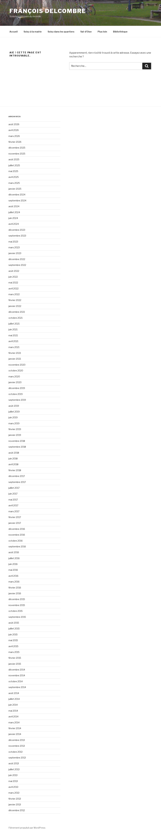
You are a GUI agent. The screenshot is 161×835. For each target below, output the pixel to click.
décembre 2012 (16, 810)
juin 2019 (13, 417)
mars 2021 (13, 347)
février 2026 (14, 142)
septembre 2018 (17, 446)
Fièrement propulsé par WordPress (26, 827)
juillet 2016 (14, 558)
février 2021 (14, 353)
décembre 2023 (16, 230)
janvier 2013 (14, 804)
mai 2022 (13, 282)
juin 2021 (12, 329)
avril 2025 (13, 177)
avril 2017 (13, 505)
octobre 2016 (15, 540)
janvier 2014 (14, 734)
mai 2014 (13, 710)
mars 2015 (13, 652)
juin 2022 (13, 276)
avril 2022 (13, 288)
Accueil (13, 31)
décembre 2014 (16, 669)
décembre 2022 (16, 259)
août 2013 (13, 763)
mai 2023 (13, 241)
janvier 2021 (14, 358)
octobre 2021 (15, 317)
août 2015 (13, 622)
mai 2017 (13, 499)
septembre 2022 (17, 265)
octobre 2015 (15, 611)
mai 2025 (13, 171)
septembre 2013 (17, 757)
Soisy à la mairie (33, 31)
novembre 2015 (16, 605)
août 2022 (13, 271)
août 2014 (13, 693)
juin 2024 (13, 218)
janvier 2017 (14, 523)
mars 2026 (14, 136)
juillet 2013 (13, 769)
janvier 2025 (14, 188)
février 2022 (14, 300)
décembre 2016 (16, 529)
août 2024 (13, 206)
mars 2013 (13, 792)
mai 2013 (13, 781)
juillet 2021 (13, 323)
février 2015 (14, 658)
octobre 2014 (15, 681)
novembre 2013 (16, 746)
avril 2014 (13, 716)
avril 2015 (13, 646)
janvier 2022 (14, 306)
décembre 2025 (16, 147)
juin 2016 (13, 564)
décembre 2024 (16, 194)
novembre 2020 (16, 364)
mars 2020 (14, 376)
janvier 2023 (14, 253)
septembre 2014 (17, 687)
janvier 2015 (14, 663)
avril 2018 (13, 464)
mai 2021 (13, 335)
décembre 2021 (16, 312)
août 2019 (13, 405)
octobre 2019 (15, 394)
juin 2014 (13, 704)
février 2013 (14, 798)
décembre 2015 (16, 599)
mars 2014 (13, 722)
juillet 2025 (14, 165)
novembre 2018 (16, 441)
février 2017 (14, 517)
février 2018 (14, 470)
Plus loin (102, 31)
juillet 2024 (14, 212)
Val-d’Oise (86, 31)
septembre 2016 (17, 546)
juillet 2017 (13, 488)
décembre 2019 (16, 388)
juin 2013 (12, 775)
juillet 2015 (14, 628)
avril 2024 (13, 224)
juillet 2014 (14, 699)
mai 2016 (13, 570)
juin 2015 (13, 634)
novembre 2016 (16, 534)
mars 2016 (13, 581)
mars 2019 (13, 423)
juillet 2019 (14, 411)
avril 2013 (13, 787)
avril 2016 (13, 575)
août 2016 (13, 552)
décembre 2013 (16, 740)
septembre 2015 (17, 617)
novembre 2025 (16, 153)
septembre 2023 (17, 235)
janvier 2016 (14, 593)
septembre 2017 (17, 482)
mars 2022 (14, 294)
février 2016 (14, 587)
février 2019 (14, 429)
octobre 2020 (15, 370)
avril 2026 (13, 130)
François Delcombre (47, 11)
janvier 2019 (14, 435)
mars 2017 (13, 511)
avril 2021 (13, 341)
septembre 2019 (17, 400)
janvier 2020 (15, 382)
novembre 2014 (16, 675)
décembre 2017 (16, 476)
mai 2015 (13, 640)
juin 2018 (13, 458)
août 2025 (13, 159)
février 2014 (14, 728)
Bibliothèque (120, 31)
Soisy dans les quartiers (61, 31)
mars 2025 (14, 183)
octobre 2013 (15, 751)
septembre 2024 (17, 200)
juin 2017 (12, 493)
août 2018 (13, 452)
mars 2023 (14, 247)
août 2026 (13, 124)
